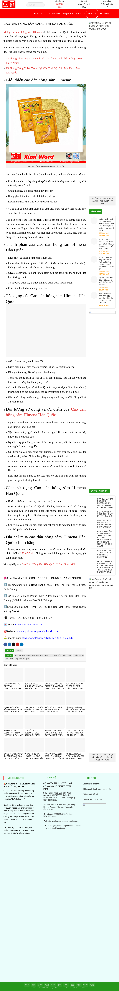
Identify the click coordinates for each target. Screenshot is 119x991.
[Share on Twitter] (9, 644)
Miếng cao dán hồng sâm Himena (22, 32)
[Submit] (42, 4)
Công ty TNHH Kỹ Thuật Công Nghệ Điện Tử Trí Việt (66, 988)
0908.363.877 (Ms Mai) (63, 814)
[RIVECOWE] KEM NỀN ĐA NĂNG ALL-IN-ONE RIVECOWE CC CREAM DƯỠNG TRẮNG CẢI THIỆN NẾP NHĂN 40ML (105, 566)
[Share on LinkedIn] (21, 644)
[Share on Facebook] (5, 644)
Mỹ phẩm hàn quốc (22, 659)
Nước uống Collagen (22, 833)
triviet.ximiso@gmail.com (29, 624)
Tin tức (19, 651)
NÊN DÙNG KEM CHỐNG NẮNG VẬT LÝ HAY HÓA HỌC (105, 514)
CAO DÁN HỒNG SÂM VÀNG (61, 655)
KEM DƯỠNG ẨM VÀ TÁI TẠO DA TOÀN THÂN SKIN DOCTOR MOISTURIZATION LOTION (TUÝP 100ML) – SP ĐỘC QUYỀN (104, 538)
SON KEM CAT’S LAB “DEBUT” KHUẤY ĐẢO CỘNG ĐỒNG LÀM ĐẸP (105, 524)
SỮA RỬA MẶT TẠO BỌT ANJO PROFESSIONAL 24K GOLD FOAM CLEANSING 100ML (105, 503)
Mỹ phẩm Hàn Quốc (20, 828)
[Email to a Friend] (13, 644)
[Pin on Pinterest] (17, 644)
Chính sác (97, 789)
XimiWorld (28, 553)
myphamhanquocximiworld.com (65, 821)
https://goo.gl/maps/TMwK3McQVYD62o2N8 (47, 637)
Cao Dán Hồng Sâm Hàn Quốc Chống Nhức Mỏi (48, 564)
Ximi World (23, 830)
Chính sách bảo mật (91, 784)
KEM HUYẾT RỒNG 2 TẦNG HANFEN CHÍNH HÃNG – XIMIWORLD (105, 554)
